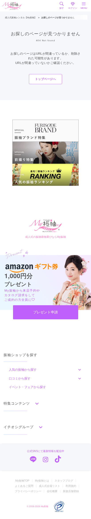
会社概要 (52, 491)
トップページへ (45, 79)
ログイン (72, 8)
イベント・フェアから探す (27, 387)
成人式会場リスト (49, 485)
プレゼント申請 (45, 312)
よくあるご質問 (24, 485)
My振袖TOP (22, 480)
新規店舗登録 (71, 491)
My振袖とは (42, 480)
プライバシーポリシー (28, 491)
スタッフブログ (64, 480)
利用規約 (71, 485)
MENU (84, 8)
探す (61, 8)
